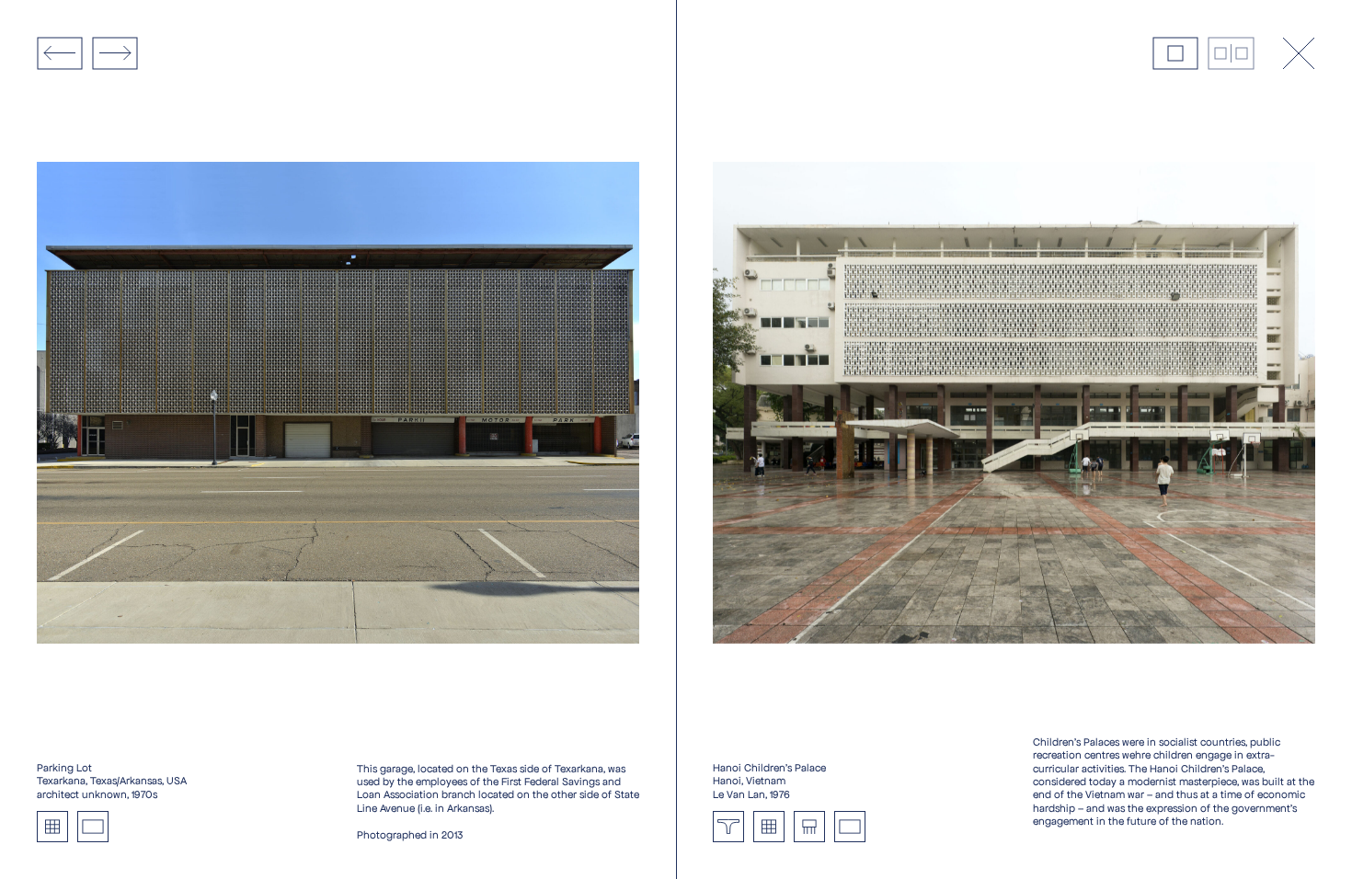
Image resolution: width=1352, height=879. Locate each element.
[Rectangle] (93, 826)
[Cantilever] (728, 826)
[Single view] (1175, 53)
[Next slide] (115, 53)
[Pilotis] (809, 826)
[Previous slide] (60, 53)
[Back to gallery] (1298, 53)
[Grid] (52, 826)
